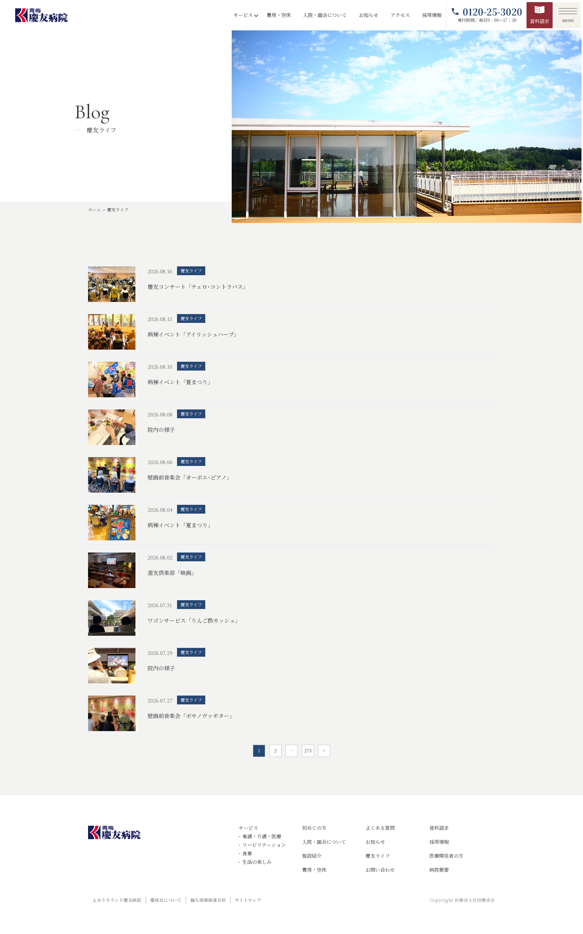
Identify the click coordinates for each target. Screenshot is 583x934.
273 (308, 751)
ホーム (94, 210)
